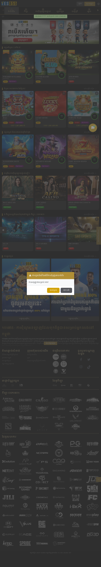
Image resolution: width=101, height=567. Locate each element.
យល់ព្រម (53, 290)
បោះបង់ (66, 290)
